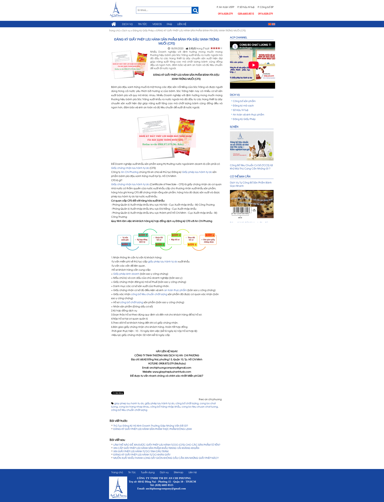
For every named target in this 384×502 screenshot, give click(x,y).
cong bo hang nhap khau (134, 406)
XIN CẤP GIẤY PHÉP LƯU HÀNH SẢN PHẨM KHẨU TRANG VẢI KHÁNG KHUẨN (156, 448)
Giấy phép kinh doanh (126, 273)
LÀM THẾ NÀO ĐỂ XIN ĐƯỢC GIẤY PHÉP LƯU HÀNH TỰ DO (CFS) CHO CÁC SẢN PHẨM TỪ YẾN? (166, 444)
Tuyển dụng (148, 472)
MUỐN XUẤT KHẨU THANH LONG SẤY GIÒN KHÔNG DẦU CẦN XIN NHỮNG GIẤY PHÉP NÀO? (166, 457)
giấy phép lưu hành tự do (162, 261)
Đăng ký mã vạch (243, 105)
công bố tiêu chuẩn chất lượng (149, 294)
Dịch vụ (127, 24)
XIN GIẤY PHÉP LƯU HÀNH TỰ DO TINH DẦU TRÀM (140, 451)
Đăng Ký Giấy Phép (244, 119)
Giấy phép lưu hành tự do (197, 171)
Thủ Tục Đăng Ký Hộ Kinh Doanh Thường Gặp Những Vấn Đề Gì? (150, 425)
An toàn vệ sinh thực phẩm (248, 114)
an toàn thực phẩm (175, 290)
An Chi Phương (129, 171)
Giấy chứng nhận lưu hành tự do (130, 167)
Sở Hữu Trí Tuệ (240, 110)
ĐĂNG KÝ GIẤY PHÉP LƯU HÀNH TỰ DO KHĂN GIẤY (141, 454)
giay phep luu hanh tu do (129, 403)
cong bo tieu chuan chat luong (200, 406)
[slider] (216, 48)
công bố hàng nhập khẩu (165, 406)
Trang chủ (117, 472)
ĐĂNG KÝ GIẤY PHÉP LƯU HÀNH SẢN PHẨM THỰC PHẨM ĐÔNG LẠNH (152, 428)
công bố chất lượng (131, 302)
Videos (157, 24)
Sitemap (178, 472)
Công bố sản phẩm (244, 101)
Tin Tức (142, 24)
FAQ (169, 24)
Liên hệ (181, 24)
